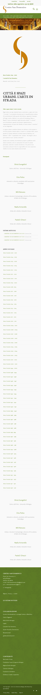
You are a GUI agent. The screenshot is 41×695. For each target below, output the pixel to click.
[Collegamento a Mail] (36, 690)
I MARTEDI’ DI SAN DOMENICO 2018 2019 (14, 233)
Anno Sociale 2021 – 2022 (10, 274)
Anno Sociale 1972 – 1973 (9, 479)
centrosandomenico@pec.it (13, 584)
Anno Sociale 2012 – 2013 (9, 312)
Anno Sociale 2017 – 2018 (9, 291)
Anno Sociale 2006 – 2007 (10, 338)
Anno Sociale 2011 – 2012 (9, 317)
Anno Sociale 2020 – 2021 (10, 278)
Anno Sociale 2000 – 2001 (10, 364)
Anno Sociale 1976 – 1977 (9, 462)
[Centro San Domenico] (17, 9)
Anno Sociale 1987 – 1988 (9, 419)
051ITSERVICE (6, 688)
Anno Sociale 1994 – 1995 (9, 389)
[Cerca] (33, 9)
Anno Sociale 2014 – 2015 (9, 304)
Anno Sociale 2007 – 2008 (10, 334)
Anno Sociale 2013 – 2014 (9, 308)
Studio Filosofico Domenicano (11, 629)
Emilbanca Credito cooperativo (11, 674)
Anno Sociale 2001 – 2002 (10, 359)
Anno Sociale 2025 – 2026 (10, 261)
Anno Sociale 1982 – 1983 (9, 436)
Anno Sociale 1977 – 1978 (9, 458)
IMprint (5, 593)
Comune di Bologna (8, 668)
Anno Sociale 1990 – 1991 (9, 406)
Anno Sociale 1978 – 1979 (9, 453)
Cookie (15, 593)
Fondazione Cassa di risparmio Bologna (13, 662)
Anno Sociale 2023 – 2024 (10, 265)
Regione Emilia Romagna (9, 665)
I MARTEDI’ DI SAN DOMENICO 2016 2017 (14, 240)
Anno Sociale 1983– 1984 (9, 432)
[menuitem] (14, 1)
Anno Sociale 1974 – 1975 (9, 470)
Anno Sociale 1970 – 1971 (9, 488)
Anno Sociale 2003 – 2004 (10, 351)
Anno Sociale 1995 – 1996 (9, 385)
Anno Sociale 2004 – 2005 (10, 347)
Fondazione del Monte (9, 671)
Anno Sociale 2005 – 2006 (10, 342)
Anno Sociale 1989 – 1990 (10, 411)
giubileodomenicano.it (8, 635)
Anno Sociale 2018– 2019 (9, 287)
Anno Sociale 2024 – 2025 (10, 257)
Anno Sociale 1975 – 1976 (9, 466)
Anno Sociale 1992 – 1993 (9, 398)
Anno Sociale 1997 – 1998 (9, 376)
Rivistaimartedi (6, 632)
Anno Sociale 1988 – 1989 (9, 415)
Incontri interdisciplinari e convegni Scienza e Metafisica (17, 614)
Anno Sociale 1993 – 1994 (9, 394)
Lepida (4, 623)
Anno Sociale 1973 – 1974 (9, 475)
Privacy (10, 593)
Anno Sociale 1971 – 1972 (9, 483)
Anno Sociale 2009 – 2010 (10, 325)
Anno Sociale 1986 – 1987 (9, 423)
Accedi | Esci (14, 1)
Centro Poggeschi (7, 617)
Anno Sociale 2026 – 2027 (10, 253)
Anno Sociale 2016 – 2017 (9, 295)
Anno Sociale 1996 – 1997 (9, 381)
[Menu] (37, 9)
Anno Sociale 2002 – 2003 (10, 355)
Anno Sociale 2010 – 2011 (9, 321)
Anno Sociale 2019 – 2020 (10, 282)
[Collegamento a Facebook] (33, 690)
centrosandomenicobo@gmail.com (16, 582)
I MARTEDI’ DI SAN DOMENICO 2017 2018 (14, 236)
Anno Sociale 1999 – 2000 (10, 368)
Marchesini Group (7, 659)
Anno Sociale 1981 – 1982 (9, 441)
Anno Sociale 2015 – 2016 (9, 300)
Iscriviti (28, 1)
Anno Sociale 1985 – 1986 (9, 428)
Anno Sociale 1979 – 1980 (9, 449)
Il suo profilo (22, 1)
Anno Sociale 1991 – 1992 (9, 402)
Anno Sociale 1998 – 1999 (9, 372)
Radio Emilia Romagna (8, 620)
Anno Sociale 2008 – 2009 (10, 329)
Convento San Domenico (9, 626)
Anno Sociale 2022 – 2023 (10, 270)
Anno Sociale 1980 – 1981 (9, 445)
